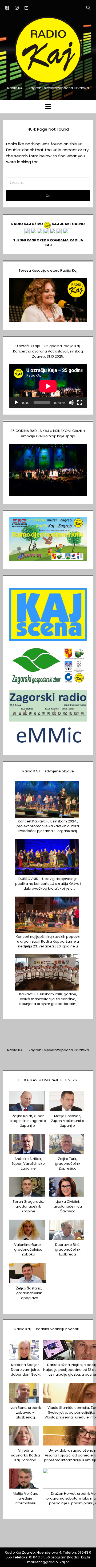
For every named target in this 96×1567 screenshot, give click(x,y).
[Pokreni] (16, 402)
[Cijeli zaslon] (79, 402)
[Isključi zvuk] (71, 402)
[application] (48, 386)
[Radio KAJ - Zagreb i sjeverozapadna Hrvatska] (48, 83)
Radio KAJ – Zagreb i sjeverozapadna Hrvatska (48, 1050)
